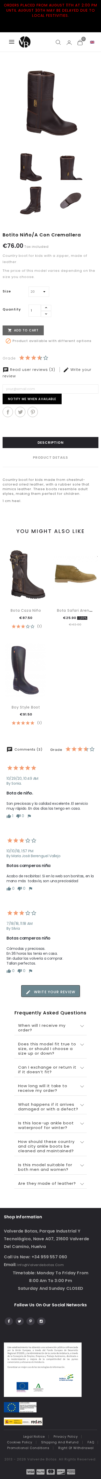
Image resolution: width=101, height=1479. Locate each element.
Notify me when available (32, 399)
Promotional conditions (28, 1448)
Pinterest (33, 412)
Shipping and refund (60, 1442)
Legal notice (34, 1436)
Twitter (19, 1320)
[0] (80, 42)
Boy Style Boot (26, 707)
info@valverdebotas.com (40, 1264)
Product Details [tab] (50, 457)
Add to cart (23, 330)
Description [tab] (51, 442)
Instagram (41, 1320)
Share (8, 412)
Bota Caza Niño (26, 610)
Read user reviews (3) (32, 369)
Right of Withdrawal (76, 1448)
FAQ (91, 1442)
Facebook (8, 1320)
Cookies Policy (19, 1442)
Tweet (20, 412)
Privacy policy (66, 1436)
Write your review (54, 992)
